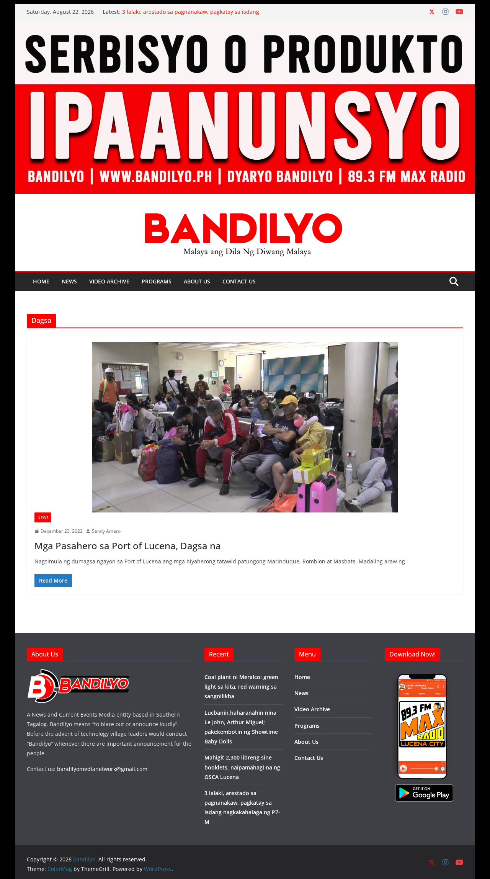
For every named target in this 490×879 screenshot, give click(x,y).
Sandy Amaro (106, 531)
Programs (157, 281)
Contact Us (239, 281)
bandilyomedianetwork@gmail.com (102, 769)
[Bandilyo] (245, 25)
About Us (197, 281)
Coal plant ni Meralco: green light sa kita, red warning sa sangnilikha (241, 686)
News (69, 281)
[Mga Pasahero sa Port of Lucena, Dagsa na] (245, 427)
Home (41, 281)
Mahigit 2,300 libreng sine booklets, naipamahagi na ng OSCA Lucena (242, 767)
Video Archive (109, 281)
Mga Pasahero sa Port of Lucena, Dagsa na (127, 545)
